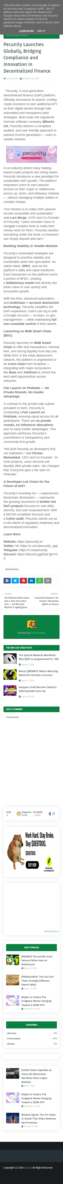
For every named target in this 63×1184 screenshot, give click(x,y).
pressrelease (11, 569)
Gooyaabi (32, 1178)
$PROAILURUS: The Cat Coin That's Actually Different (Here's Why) (37, 980)
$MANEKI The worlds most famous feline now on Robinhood (36, 960)
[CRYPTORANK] (54, 814)
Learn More (26, 31)
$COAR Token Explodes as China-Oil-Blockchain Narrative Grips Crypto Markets (36, 1076)
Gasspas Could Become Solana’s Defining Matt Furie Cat (38, 689)
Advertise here (51, 931)
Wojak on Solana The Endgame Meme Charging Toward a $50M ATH (36, 1001)
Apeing (28, 1167)
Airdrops (32, 1033)
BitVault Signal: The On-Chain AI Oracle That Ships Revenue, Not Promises (38, 1118)
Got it (41, 31)
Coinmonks (12, 78)
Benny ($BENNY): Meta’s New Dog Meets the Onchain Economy (38, 673)
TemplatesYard (33, 1175)
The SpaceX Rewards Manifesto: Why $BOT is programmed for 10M (39, 657)
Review (32, 1043)
